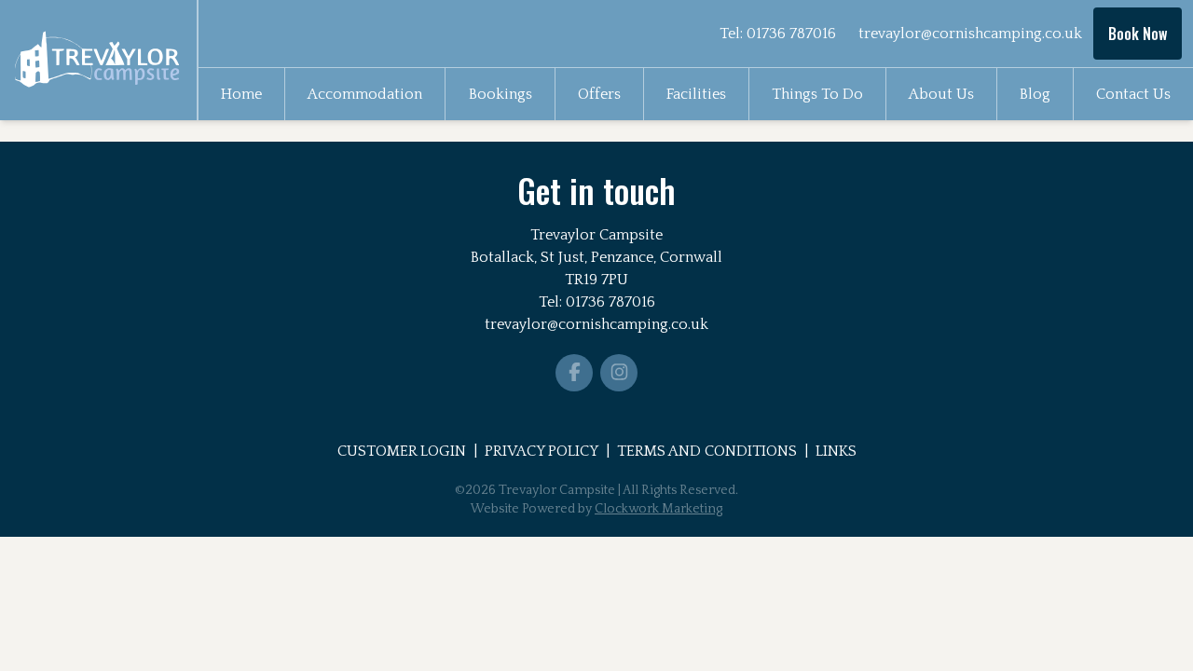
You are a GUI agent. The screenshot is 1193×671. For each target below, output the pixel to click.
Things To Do (817, 94)
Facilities (696, 94)
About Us (941, 94)
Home (241, 94)
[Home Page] (98, 59)
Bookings (500, 94)
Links (836, 451)
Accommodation (365, 94)
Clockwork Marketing (658, 508)
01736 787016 (791, 33)
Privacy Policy (541, 451)
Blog (1035, 94)
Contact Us (1133, 94)
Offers (599, 94)
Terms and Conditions (707, 451)
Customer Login (401, 451)
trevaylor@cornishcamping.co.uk (970, 33)
